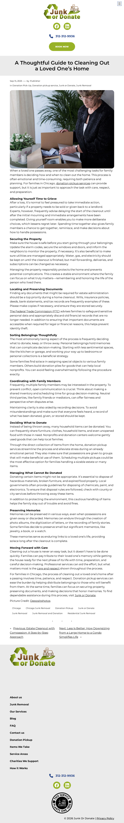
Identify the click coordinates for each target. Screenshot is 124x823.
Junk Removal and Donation (47, 613)
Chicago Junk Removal (38, 608)
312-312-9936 (65, 36)
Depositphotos (40, 600)
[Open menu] (119, 4)
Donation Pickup (64, 608)
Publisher (35, 81)
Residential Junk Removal (81, 613)
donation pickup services (73, 183)
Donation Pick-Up (21, 85)
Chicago (16, 608)
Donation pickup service (45, 85)
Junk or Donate (67, 85)
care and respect (48, 568)
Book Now (62, 46)
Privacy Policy (105, 818)
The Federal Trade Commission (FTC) (35, 311)
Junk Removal (83, 85)
